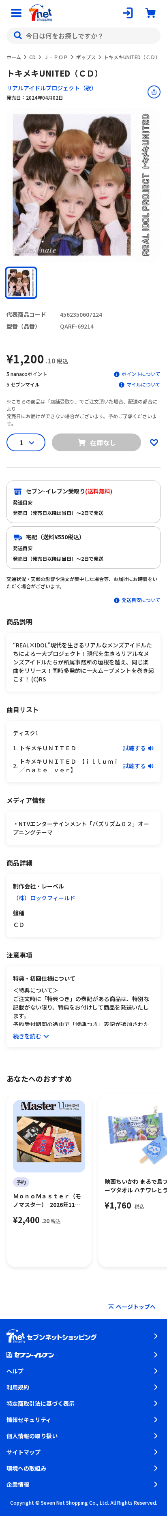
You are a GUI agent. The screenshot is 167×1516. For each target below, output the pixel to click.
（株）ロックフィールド (44, 898)
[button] (21, 282)
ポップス (86, 56)
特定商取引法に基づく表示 (40, 1403)
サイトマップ (23, 1452)
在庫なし (103, 442)
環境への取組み (26, 1468)
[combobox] (83, 36)
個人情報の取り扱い (32, 1436)
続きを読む (27, 1036)
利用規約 (17, 1387)
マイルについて (143, 384)
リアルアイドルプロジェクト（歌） (51, 88)
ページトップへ (136, 1306)
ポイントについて (141, 373)
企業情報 (17, 1484)
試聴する (134, 748)
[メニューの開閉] (16, 13)
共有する (154, 91)
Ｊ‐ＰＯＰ (56, 56)
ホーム (13, 56)
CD (32, 56)
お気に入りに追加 (154, 442)
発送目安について (141, 599)
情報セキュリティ (28, 1420)
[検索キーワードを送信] (18, 35)
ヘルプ (15, 1371)
